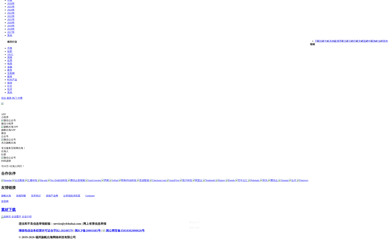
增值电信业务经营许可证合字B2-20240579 (46, 230)
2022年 (11, 16)
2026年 (11, 3)
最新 (9, 98)
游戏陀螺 (21, 195)
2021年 (11, 19)
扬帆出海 (6, 195)
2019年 (11, 25)
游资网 (5, 201)
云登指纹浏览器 (71, 195)
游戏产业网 (52, 195)
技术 (9, 89)
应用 (9, 60)
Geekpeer (90, 195)
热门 (15, 98)
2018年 (11, 29)
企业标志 (6, 216)
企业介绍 (27, 216)
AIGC (10, 54)
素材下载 (8, 210)
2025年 (11, 6)
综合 (4, 98)
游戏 (9, 57)
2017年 (11, 32)
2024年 (11, 10)
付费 (20, 98)
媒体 (9, 76)
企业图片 (16, 216)
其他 (9, 35)
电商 (9, 63)
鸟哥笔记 (36, 195)
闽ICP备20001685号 (88, 230)
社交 (9, 86)
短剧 (9, 51)
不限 (9, 48)
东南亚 (333, 41)
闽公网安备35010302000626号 (125, 230)
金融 (9, 67)
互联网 (11, 73)
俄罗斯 (340, 41)
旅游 (9, 83)
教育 (9, 70)
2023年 (11, 13)
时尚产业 (12, 79)
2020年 (11, 22)
